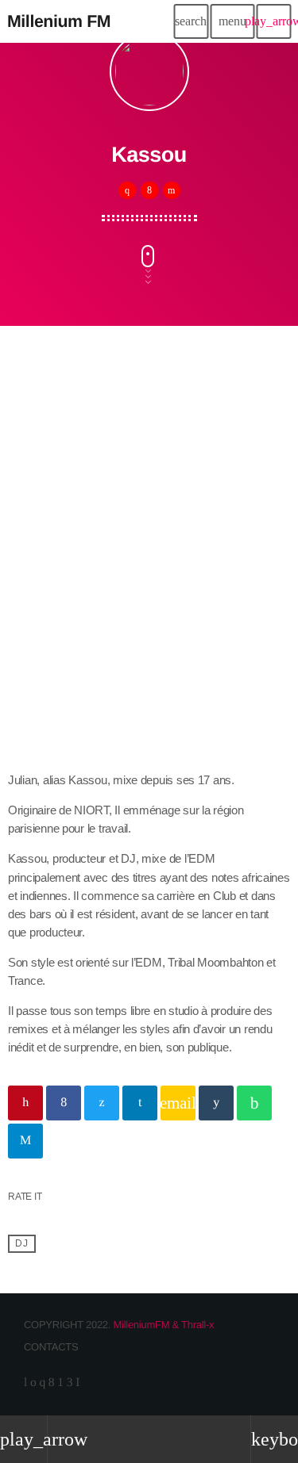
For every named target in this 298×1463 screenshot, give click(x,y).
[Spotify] (33, 1382)
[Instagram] (42, 1382)
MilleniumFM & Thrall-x (163, 1325)
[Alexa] (77, 1382)
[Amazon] (70, 1382)
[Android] (60, 1382)
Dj (21, 1243)
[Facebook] (51, 1382)
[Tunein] (25, 1382)
